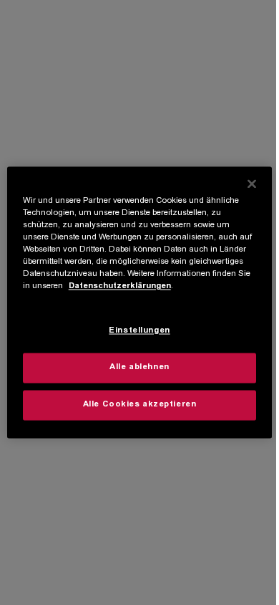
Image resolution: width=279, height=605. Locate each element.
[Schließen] (252, 183)
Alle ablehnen (139, 368)
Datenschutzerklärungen (120, 287)
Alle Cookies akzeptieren (140, 405)
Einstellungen (139, 331)
